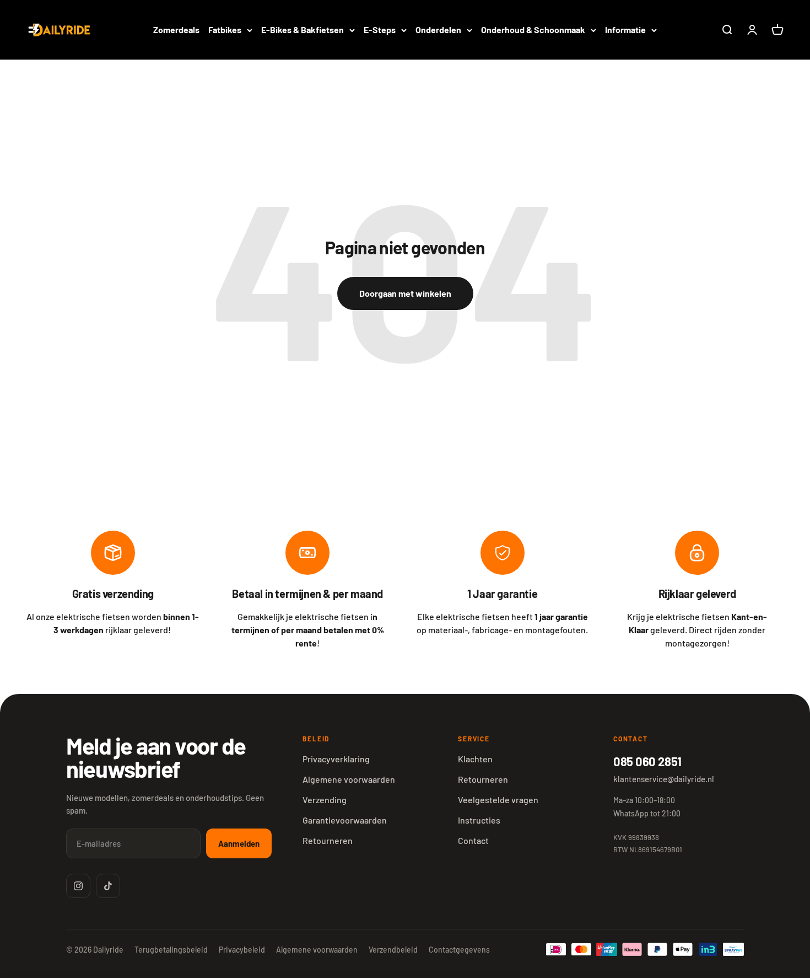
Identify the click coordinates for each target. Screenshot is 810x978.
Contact (473, 840)
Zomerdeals (176, 29)
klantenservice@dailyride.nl (663, 779)
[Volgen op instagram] (78, 886)
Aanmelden (239, 843)
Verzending (325, 799)
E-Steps (380, 29)
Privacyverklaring (336, 758)
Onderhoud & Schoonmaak (533, 29)
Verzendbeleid (393, 949)
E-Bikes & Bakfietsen (302, 29)
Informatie (625, 29)
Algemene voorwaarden (349, 779)
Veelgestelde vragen (498, 799)
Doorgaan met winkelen (405, 293)
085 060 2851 (647, 761)
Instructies (479, 820)
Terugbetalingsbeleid (171, 949)
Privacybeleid (242, 949)
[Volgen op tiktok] (108, 886)
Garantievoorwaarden (345, 820)
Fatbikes (224, 29)
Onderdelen (438, 29)
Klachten (475, 758)
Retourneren (328, 840)
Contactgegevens (459, 949)
